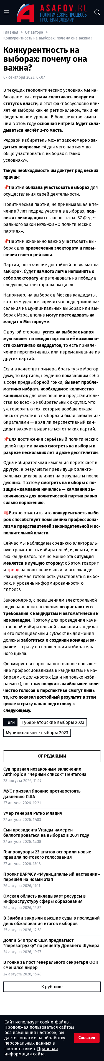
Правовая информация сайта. (31, 1051)
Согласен (86, 1037)
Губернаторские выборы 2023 (53, 722)
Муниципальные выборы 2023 (37, 732)
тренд (13, 569)
